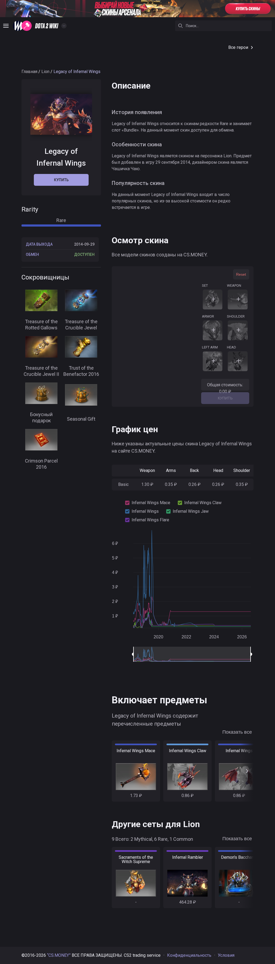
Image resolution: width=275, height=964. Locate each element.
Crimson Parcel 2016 (41, 464)
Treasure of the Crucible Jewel (81, 324)
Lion (45, 71)
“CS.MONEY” (59, 955)
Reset (241, 274)
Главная (29, 71)
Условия (226, 955)
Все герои (238, 47)
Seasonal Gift (81, 419)
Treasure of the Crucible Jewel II (41, 371)
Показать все (237, 732)
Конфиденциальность (189, 955)
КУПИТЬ (225, 398)
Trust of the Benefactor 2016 (81, 371)
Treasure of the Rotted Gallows (41, 324)
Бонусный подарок (41, 417)
